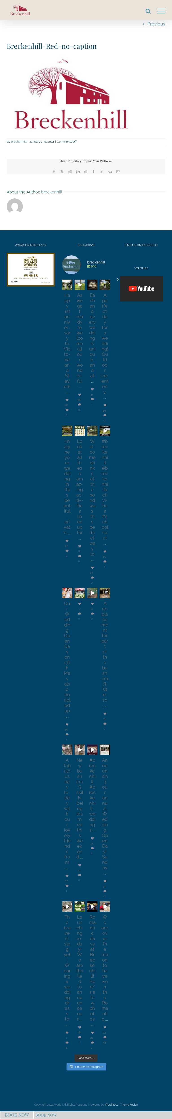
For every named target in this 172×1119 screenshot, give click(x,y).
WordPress (111, 1104)
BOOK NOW (17, 1115)
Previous (156, 24)
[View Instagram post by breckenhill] (69, 287)
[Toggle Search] (148, 11)
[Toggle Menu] (161, 11)
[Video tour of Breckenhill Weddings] (141, 289)
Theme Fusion (129, 1104)
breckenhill (19, 141)
